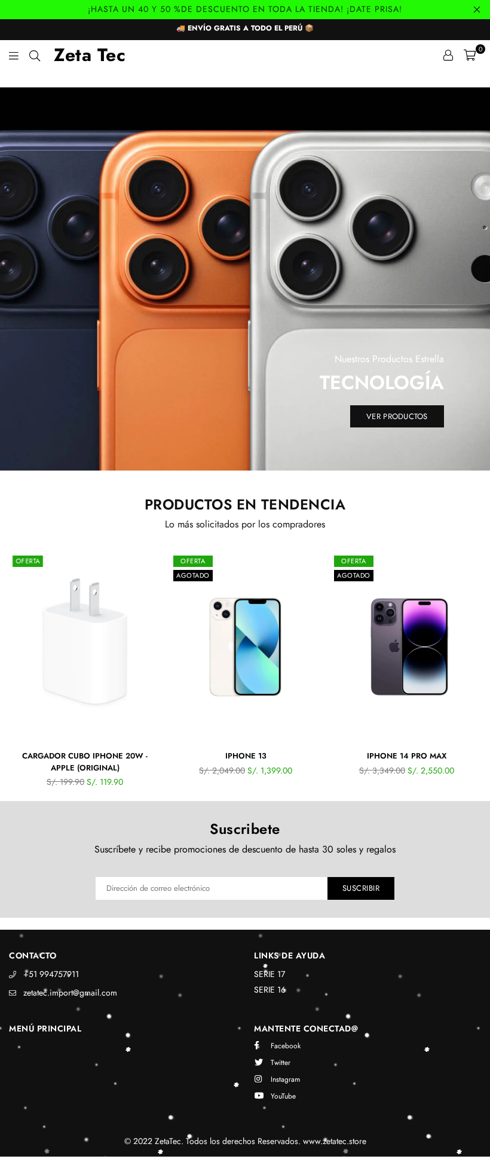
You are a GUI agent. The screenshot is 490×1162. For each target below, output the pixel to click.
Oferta (28, 561)
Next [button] (475, 676)
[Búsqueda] (34, 55)
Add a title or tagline (245, 78)
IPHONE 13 (246, 755)
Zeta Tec (89, 55)
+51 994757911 (51, 974)
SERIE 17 (269, 974)
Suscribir (361, 888)
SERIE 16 (270, 990)
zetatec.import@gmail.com (70, 993)
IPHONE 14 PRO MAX (406, 755)
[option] (245, 79)
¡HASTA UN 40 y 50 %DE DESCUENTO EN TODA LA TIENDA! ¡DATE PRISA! (245, 9)
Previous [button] (15, 676)
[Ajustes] (448, 55)
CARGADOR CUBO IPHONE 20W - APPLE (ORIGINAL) (85, 761)
